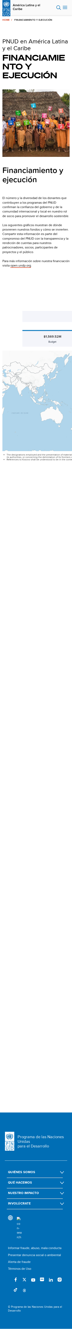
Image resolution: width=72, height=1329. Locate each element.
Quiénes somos (21, 1172)
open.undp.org (20, 265)
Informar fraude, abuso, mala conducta (34, 1248)
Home (6, 19)
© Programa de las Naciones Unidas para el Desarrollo (35, 1309)
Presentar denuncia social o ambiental (34, 1255)
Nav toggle (65, 7)
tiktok (16, 1290)
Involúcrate (19, 1203)
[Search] (19, 1228)
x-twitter (24, 1280)
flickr (42, 1280)
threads (24, 1290)
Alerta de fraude (19, 1262)
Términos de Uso (19, 1268)
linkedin (51, 1280)
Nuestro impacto (23, 1193)
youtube (33, 1280)
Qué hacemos (20, 1182)
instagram (60, 1280)
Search (58, 7)
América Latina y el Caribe (26, 7)
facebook (16, 1280)
